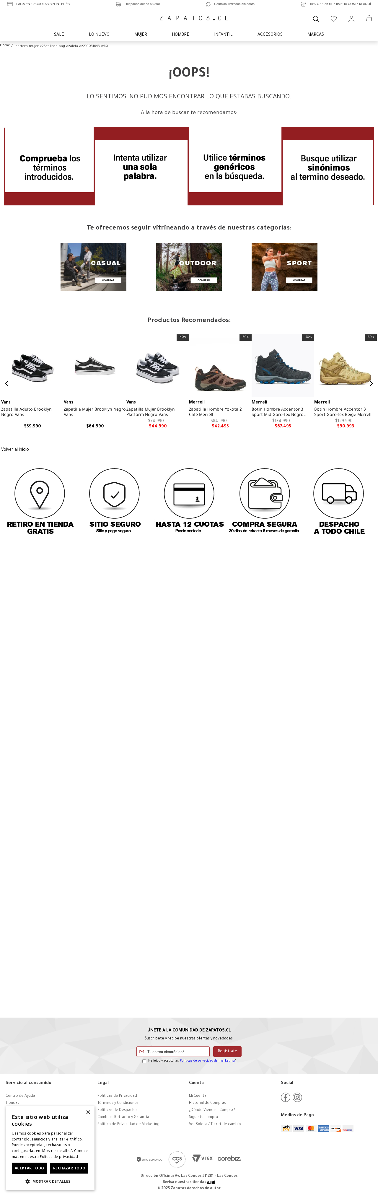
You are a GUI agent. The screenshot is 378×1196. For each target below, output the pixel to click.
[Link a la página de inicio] (5, 46)
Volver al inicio (15, 450)
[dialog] (50, 1148)
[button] (50, 1181)
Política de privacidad (59, 1156)
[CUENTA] (351, 19)
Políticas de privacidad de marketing (207, 1061)
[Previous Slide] (6, 383)
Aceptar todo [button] (29, 1168)
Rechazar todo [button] (69, 1168)
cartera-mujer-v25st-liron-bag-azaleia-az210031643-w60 (61, 46)
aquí (211, 1182)
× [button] (88, 1112)
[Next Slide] (371, 383)
